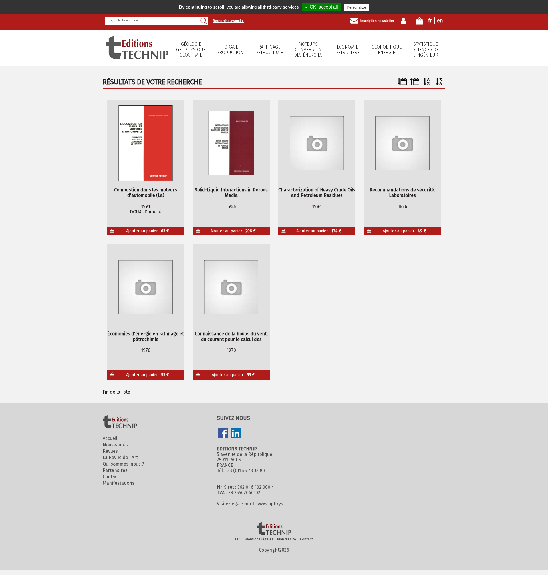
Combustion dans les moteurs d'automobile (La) (145, 192)
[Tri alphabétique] (427, 83)
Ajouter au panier (147, 231)
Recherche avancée (228, 21)
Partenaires (115, 470)
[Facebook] (223, 433)
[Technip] (137, 57)
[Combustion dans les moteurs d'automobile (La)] (146, 143)
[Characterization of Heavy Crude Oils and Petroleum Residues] (317, 143)
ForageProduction (229, 49)
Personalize (356, 7)
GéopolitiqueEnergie (387, 49)
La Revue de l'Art (120, 457)
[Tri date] (402, 83)
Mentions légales (259, 539)
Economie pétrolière (347, 49)
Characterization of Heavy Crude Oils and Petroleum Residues (316, 192)
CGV (238, 539)
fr (430, 20)
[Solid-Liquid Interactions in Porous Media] (231, 143)
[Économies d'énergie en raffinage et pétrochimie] (146, 287)
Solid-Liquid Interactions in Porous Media (231, 192)
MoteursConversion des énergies (308, 49)
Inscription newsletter (377, 21)
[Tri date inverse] (414, 83)
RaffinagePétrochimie (269, 49)
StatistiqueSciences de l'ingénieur (425, 49)
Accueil (110, 438)
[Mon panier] (419, 22)
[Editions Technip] (274, 529)
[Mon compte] (405, 20)
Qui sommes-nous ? (123, 464)
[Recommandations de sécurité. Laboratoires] (403, 143)
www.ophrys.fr (273, 503)
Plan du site (286, 539)
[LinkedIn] (236, 433)
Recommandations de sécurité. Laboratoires (402, 192)
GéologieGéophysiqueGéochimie (191, 49)
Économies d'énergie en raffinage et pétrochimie (145, 336)
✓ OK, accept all (321, 7)
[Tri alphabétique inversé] (439, 83)
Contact (111, 476)
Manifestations (118, 483)
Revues (110, 451)
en (440, 20)
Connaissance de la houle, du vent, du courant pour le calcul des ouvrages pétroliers (231, 336)
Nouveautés (115, 445)
